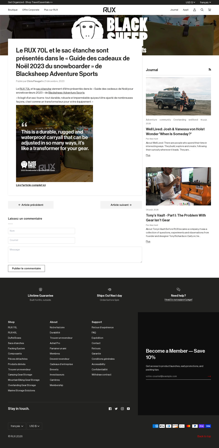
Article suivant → (121, 204)
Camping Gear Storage (20, 375)
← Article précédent (30, 204)
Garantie (96, 353)
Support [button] (97, 322)
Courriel (14, 244)
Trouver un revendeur (19, 369)
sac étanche (43, 88)
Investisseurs (57, 375)
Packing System (16, 348)
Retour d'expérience (103, 327)
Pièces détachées (18, 359)
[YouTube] (128, 408)
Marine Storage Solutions (21, 390)
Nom (12, 234)
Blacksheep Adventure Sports (66, 92)
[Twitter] (116, 408)
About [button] (54, 322)
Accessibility (98, 364)
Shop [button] (11, 322)
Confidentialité (100, 369)
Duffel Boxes (14, 338)
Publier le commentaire (26, 268)
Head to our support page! (178, 299)
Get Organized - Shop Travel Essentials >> (30, 2)
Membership (56, 385)
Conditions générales (103, 359)
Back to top (204, 436)
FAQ (94, 332)
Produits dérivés (16, 364)
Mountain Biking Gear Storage (24, 380)
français (204, 2)
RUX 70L (25, 88)
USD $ (189, 2)
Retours (96, 348)
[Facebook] (110, 408)
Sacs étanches (16, 343)
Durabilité (55, 332)
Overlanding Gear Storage (22, 385)
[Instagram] (122, 408)
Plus (148, 155)
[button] (14, 10)
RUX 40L (12, 332)
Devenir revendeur (59, 359)
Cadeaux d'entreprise (61, 364)
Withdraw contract (101, 375)
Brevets (54, 369)
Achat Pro (55, 343)
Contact (96, 343)
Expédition (97, 338)
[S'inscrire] (206, 376)
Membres (55, 353)
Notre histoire (57, 327)
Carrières (55, 380)
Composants (15, 353)
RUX (13, 436)
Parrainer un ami (58, 348)
